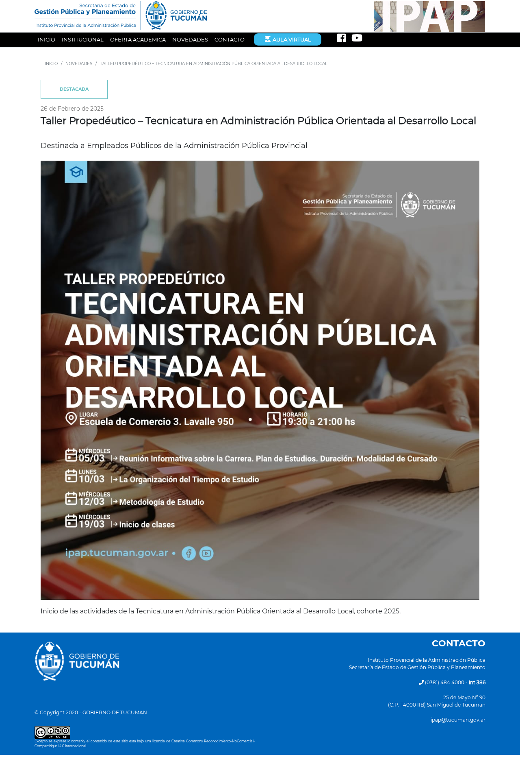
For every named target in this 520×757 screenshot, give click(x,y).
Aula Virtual (291, 39)
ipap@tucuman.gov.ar (458, 720)
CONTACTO (229, 39)
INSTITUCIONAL (83, 39)
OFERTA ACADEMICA (138, 39)
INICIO (46, 39)
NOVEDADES (190, 39)
